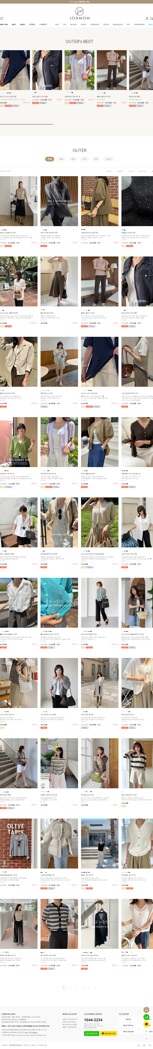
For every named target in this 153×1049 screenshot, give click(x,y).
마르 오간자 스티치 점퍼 (40, 96)
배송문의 (128, 1019)
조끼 (84, 159)
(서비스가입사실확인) (31, 1033)
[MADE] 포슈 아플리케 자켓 (9, 313)
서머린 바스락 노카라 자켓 (89, 233)
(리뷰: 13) (34, 805)
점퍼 (61, 159)
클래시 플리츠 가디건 (103, 96)
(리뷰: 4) (75, 805)
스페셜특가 (43, 24)
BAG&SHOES (118, 24)
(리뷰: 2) (59, 100)
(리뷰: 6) (124, 103)
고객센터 (4, 1045)
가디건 (108, 159)
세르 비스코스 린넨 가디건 (89, 955)
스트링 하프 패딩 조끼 (48, 875)
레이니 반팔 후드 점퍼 (7, 554)
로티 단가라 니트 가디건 (48, 955)
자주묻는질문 (42, 1045)
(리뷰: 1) (115, 805)
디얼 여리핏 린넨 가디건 (72, 96)
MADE (22, 24)
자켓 (72, 159)
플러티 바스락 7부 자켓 (7, 393)
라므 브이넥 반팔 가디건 (88, 634)
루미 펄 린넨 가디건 (87, 795)
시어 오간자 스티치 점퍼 (48, 715)
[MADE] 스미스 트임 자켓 (8, 96)
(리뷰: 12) (75, 885)
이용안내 (33, 1045)
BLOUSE (74, 24)
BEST (14, 24)
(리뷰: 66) (34, 403)
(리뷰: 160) (114, 644)
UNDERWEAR (139, 24)
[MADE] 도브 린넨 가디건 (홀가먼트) (92, 554)
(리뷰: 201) (26, 103)
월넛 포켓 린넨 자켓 (47, 313)
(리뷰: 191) (34, 323)
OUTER (106, 24)
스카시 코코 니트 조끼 (7, 715)
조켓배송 (32, 24)
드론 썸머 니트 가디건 (7, 474)
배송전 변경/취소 (128, 1025)
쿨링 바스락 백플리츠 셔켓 (8, 634)
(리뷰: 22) (34, 243)
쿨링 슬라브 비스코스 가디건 (50, 634)
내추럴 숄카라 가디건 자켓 (49, 554)
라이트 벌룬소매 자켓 (88, 474)
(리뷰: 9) (75, 724)
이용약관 (26, 1045)
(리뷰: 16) (75, 644)
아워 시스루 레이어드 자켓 (49, 233)
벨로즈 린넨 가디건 (87, 875)
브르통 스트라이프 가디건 (49, 795)
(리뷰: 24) (91, 100)
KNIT (57, 24)
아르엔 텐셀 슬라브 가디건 (8, 875)
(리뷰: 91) (34, 484)
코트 (96, 159)
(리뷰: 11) (115, 965)
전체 (49, 159)
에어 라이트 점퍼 (5, 795)
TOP (64, 24)
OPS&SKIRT (94, 24)
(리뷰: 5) (35, 724)
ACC (128, 24)
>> (95, 987)
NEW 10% (4, 24)
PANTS (83, 24)
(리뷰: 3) (75, 243)
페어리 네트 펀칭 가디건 (7, 955)
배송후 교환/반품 (128, 1031)
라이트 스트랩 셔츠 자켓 (7, 233)
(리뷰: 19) (115, 564)
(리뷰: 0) (115, 243)
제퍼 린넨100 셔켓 (46, 393)
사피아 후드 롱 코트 (87, 715)
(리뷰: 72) (115, 885)
